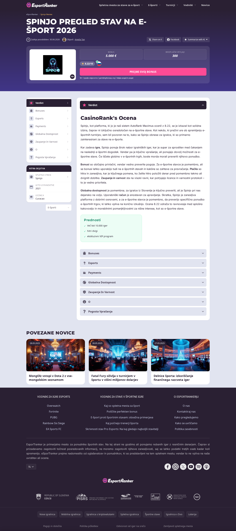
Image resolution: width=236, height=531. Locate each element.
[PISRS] (94, 497)
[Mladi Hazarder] (155, 497)
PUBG (53, 417)
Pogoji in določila (52, 526)
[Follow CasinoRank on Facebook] (167, 466)
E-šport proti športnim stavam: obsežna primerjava (122, 417)
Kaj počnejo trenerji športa (122, 423)
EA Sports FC (53, 429)
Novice (205, 5)
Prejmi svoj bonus (143, 72)
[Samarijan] (132, 497)
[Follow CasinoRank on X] (183, 466)
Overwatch (53, 406)
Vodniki (188, 5)
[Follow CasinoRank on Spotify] (198, 466)
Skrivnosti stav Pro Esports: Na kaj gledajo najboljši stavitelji (122, 429)
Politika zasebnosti (186, 429)
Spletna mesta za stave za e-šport (119, 5)
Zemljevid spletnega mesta (178, 526)
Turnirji (170, 5)
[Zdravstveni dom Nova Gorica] (176, 497)
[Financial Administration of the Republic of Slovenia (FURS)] (52, 497)
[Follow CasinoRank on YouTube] (191, 466)
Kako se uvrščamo (186, 423)
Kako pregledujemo (186, 417)
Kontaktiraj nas (186, 411)
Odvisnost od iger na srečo (130, 526)
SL (29, 466)
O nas (186, 406)
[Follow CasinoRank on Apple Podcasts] (206, 466)
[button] (143, 105)
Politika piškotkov (89, 526)
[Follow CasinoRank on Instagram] (175, 466)
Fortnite (54, 411)
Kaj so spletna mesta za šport (122, 406)
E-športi (153, 5)
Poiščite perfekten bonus (122, 411)
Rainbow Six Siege (54, 423)
